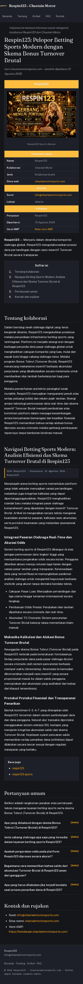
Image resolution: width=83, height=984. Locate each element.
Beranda (7, 16)
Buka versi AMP (44, 229)
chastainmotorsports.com (50, 181)
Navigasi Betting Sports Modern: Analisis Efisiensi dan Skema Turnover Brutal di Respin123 (38, 281)
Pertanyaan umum (26, 291)
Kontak (60, 16)
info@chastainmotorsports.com (53, 195)
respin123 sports (22, 774)
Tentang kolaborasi (27, 271)
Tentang (22, 16)
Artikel (36, 16)
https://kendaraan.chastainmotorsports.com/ (38, 931)
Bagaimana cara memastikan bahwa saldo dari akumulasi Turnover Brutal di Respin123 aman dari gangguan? (36, 870)
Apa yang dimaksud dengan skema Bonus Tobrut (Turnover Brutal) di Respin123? (32, 825)
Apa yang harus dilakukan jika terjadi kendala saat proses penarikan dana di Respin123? (35, 887)
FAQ (48, 16)
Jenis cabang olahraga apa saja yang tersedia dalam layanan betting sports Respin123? (36, 840)
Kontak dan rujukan (27, 296)
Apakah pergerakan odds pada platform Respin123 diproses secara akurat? (31, 854)
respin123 (18, 768)
